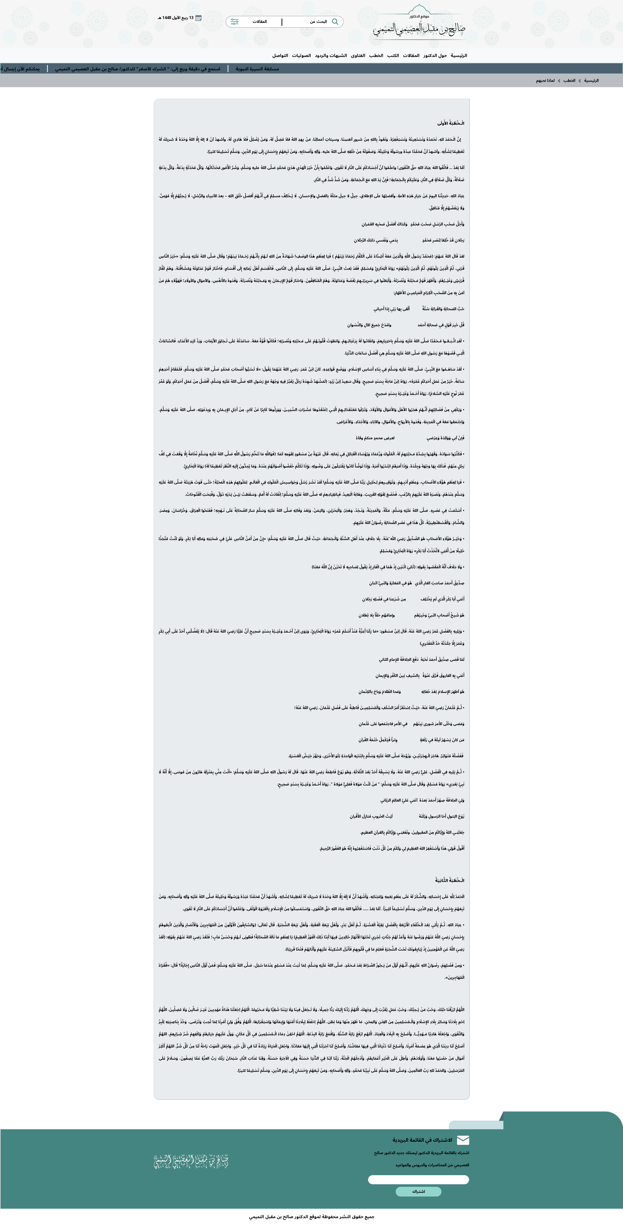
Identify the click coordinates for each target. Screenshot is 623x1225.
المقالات (411, 55)
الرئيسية (459, 55)
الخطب (376, 55)
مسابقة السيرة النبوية (325, 69)
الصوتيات (301, 55)
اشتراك (418, 1192)
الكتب (393, 55)
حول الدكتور (435, 55)
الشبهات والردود (331, 55)
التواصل (280, 55)
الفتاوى (358, 55)
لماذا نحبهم (545, 80)
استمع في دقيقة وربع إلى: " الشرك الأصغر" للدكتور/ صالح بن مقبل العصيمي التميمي (206, 69)
